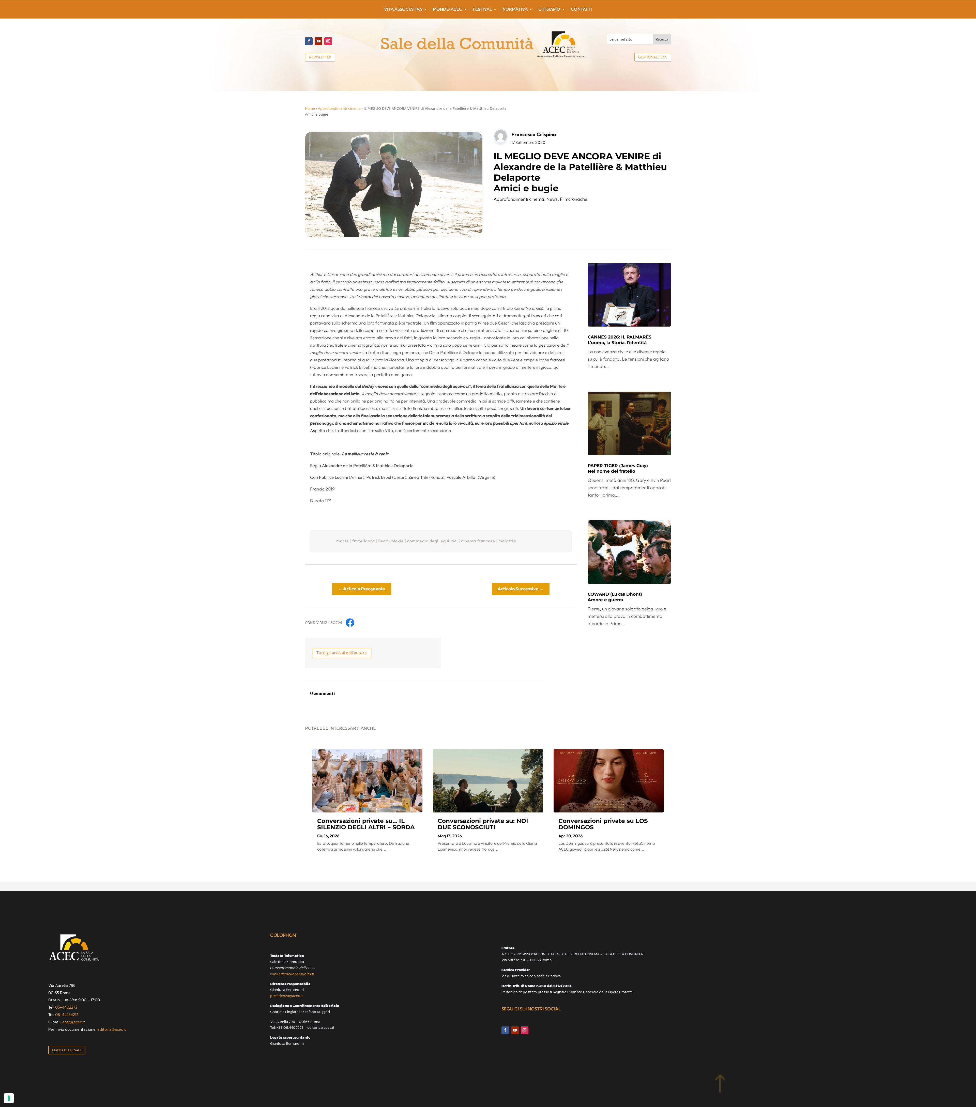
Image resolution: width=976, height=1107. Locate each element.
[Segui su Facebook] (309, 41)
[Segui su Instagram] (328, 41)
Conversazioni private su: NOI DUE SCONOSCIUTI (483, 824)
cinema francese (478, 540)
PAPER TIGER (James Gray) (618, 468)
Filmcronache (573, 199)
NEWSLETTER (320, 57)
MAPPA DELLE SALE (67, 1050)
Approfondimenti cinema (339, 108)
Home (310, 108)
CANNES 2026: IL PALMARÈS (619, 339)
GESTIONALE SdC (652, 57)
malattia (507, 540)
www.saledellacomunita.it (292, 974)
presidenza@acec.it (286, 995)
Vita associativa (403, 9)
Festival (482, 9)
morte (342, 540)
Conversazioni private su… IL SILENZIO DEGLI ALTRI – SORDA (366, 824)
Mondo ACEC (447, 9)
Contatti (581, 9)
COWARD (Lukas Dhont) (615, 597)
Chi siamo (549, 9)
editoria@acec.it (111, 1029)
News (552, 199)
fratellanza (363, 540)
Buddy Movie (391, 540)
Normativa (515, 9)
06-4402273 (66, 1007)
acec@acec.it (73, 1022)
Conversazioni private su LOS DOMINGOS (603, 824)
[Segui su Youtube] (318, 41)
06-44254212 (66, 1014)
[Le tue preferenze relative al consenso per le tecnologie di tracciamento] (9, 1098)
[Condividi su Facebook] (350, 623)
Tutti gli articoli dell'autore (341, 653)
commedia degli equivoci (432, 540)
